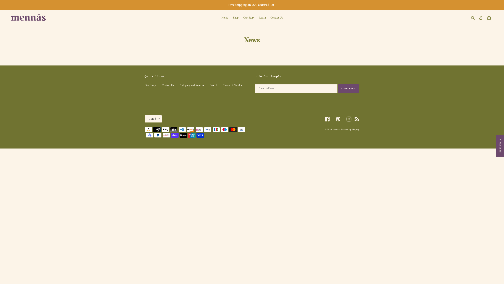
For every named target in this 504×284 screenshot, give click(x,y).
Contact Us (168, 85)
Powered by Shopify (350, 129)
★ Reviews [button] (500, 146)
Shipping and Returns (192, 85)
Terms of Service (232, 85)
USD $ (152, 118)
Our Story (150, 85)
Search (213, 85)
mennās (336, 129)
